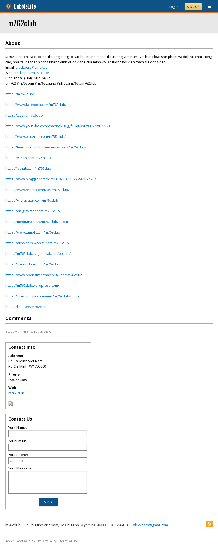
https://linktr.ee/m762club (26, 306)
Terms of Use (69, 541)
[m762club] (11, 404)
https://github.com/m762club (28, 168)
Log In (174, 6)
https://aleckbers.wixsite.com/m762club (37, 242)
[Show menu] (208, 6)
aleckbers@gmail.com (33, 67)
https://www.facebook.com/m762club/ (35, 104)
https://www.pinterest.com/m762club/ (35, 136)
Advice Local (14, 541)
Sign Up (193, 7)
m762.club (16, 392)
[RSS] (209, 524)
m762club (22, 22)
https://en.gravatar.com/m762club (32, 211)
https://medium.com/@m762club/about (36, 221)
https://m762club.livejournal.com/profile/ (38, 253)
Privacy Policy (47, 541)
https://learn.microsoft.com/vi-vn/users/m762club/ (45, 147)
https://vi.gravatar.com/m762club (31, 200)
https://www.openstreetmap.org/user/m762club (43, 274)
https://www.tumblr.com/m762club (32, 232)
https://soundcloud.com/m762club (32, 264)
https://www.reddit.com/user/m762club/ (37, 189)
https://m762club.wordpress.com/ (32, 285)
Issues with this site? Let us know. (28, 332)
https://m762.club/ (34, 72)
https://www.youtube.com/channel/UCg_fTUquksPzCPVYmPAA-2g (57, 125)
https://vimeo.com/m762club (28, 157)
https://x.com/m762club (24, 115)
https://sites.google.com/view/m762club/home (42, 296)
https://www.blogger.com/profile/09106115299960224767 (50, 179)
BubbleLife (25, 6)
